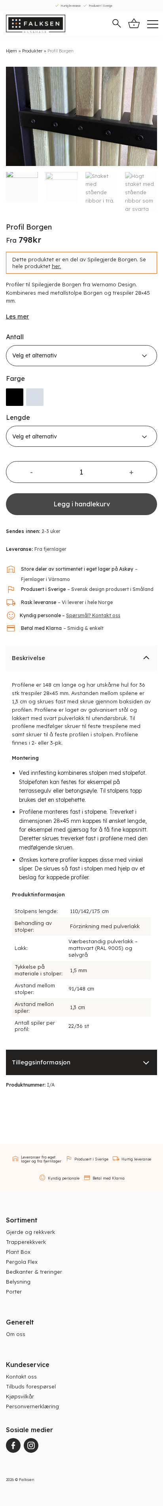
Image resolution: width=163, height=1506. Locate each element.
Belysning (18, 1281)
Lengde (18, 417)
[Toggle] (146, 657)
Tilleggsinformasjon (41, 1062)
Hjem (11, 51)
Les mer (17, 316)
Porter (14, 1291)
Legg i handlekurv (81, 504)
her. (56, 266)
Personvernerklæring (32, 1406)
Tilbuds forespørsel (31, 1386)
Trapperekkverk (26, 1242)
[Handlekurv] (134, 24)
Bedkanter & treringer (34, 1272)
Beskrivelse (28, 658)
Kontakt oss (21, 1376)
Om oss (15, 1334)
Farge (15, 378)
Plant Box (18, 1252)
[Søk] (117, 24)
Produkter (32, 51)
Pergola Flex (22, 1262)
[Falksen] (35, 24)
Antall (15, 337)
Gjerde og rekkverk (30, 1232)
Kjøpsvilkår (20, 1396)
